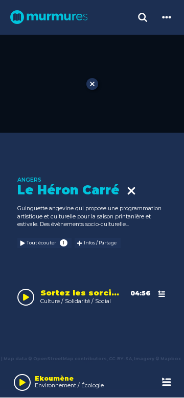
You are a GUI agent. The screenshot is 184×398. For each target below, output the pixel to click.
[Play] (22, 382)
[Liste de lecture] (167, 382)
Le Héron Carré (72, 190)
